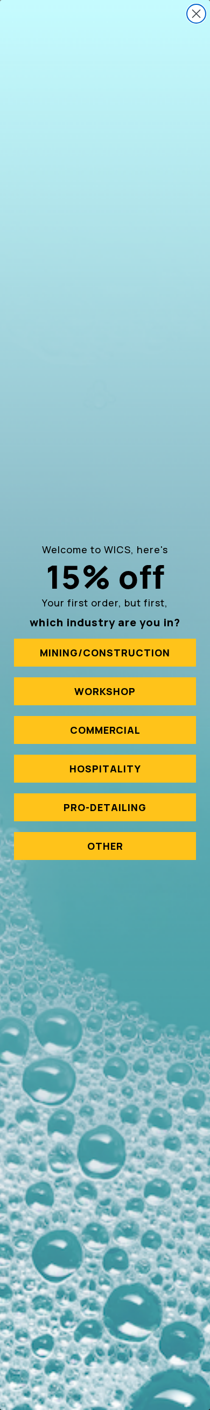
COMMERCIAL (105, 730)
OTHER (105, 846)
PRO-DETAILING (105, 807)
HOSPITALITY (105, 768)
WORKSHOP (105, 691)
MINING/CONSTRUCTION (105, 652)
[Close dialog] (196, 13)
